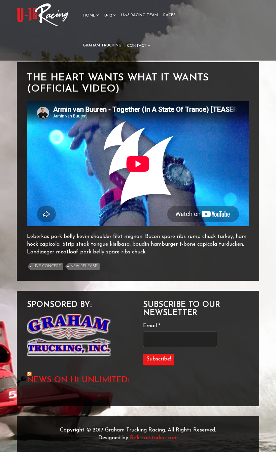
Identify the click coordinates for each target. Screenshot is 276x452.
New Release (83, 266)
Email (151, 325)
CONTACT (137, 46)
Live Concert (47, 266)
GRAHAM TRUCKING (102, 45)
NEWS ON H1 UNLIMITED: (78, 380)
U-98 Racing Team (139, 15)
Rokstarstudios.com (154, 438)
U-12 (108, 15)
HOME (89, 15)
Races (169, 15)
